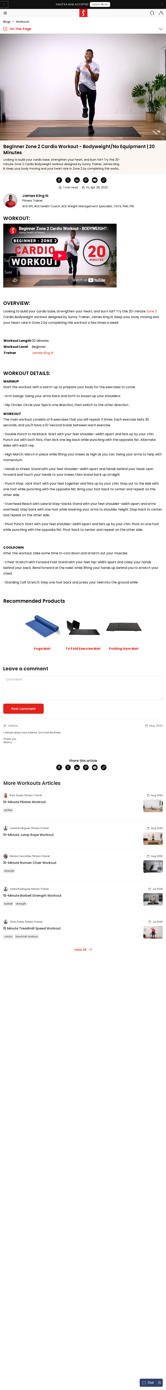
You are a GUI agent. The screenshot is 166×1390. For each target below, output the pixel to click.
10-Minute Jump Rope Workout (28, 834)
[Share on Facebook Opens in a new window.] (59, 180)
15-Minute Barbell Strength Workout (32, 895)
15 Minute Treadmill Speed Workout (32, 928)
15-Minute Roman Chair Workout (29, 862)
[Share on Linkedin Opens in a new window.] (77, 180)
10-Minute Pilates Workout (24, 802)
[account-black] (161, 13)
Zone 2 (151, 311)
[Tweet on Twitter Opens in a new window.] (68, 180)
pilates (8, 810)
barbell (8, 903)
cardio (8, 936)
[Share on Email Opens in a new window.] (95, 180)
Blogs (7, 22)
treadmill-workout (27, 936)
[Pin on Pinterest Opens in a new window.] (86, 180)
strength (9, 871)
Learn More (100, 4)
